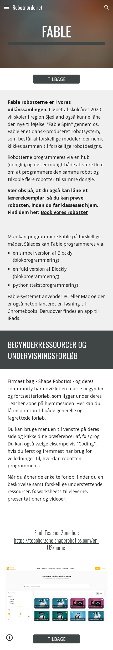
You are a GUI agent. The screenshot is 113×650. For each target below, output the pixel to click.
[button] (6, 7)
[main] (57, 34)
